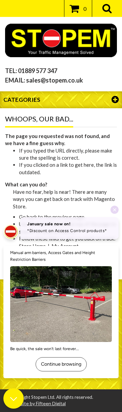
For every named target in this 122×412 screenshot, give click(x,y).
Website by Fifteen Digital (38, 403)
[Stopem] (61, 40)
